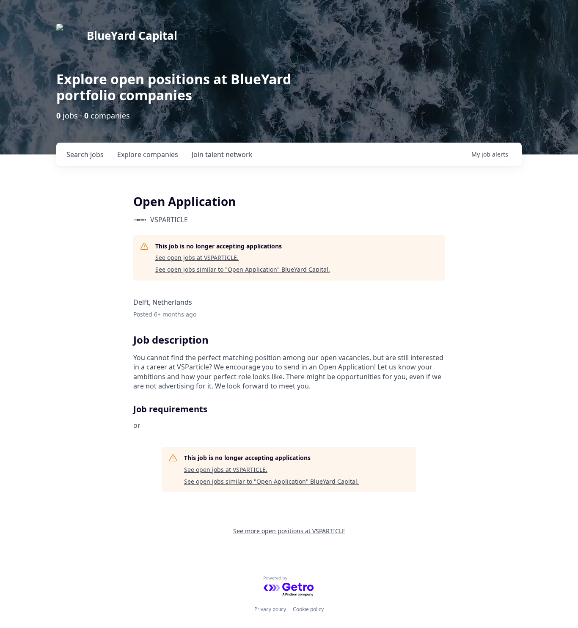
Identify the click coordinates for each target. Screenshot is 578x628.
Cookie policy (308, 609)
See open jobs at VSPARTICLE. (197, 257)
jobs (85, 154)
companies (147, 154)
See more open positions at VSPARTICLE (289, 531)
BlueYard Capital (132, 35)
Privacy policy (270, 609)
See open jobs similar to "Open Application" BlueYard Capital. (242, 269)
